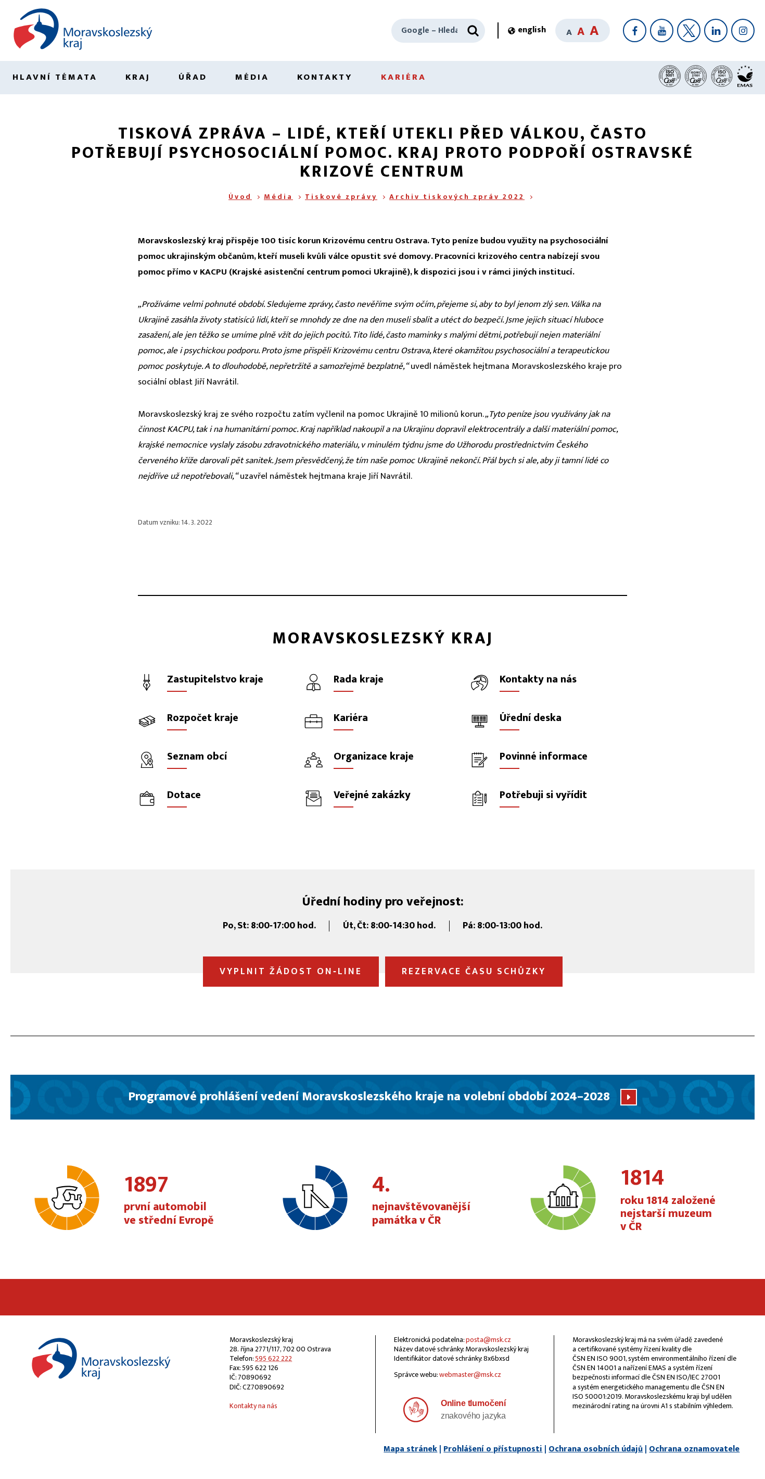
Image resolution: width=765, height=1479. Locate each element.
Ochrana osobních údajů (596, 1449)
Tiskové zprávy (341, 197)
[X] (688, 30)
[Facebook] (634, 30)
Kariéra (403, 77)
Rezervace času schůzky (474, 971)
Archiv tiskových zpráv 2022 (457, 197)
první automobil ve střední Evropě (169, 1201)
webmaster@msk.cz (470, 1375)
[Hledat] (473, 31)
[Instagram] (743, 30)
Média (252, 77)
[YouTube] (661, 30)
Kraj (137, 77)
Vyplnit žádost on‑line (291, 971)
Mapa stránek (410, 1449)
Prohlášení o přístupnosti (492, 1449)
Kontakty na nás (253, 1406)
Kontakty (325, 77)
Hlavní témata (54, 77)
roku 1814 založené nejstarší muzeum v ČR (668, 1200)
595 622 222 (273, 1358)
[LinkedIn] (716, 30)
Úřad (192, 77)
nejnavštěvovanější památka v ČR (421, 1201)
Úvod (240, 197)
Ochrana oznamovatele (694, 1449)
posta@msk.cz (488, 1340)
